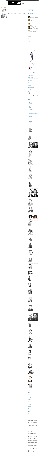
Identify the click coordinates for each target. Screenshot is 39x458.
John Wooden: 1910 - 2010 (31, 116)
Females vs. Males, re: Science (30, 83)
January (30, 122)
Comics (29, 394)
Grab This (29, 41)
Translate (32, 10)
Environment (29, 399)
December (30, 102)
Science (29, 410)
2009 (29, 123)
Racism (29, 408)
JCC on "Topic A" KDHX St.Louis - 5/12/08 (32, 74)
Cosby (28, 395)
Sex (28, 411)
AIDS (28, 392)
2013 (29, 99)
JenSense (37, 451)
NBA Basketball (18, 13)
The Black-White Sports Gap (31, 112)
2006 (29, 125)
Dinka (22, 13)
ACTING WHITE (15, 12)
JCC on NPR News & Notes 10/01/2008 (31, 73)
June (29, 107)
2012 (29, 100)
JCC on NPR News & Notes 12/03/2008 (31, 72)
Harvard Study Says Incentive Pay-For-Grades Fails (33, 113)
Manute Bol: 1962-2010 (3, 7)
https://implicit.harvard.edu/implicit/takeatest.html (32, 64)
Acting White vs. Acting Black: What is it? (32, 13)
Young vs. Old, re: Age (30, 80)
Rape (28, 409)
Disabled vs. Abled (29, 82)
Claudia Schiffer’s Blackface (31, 117)
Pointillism (29, 406)
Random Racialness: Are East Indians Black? (33, 115)
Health (28, 401)
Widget (30, 41)
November (30, 103)
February (30, 121)
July (29, 106)
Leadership (29, 404)
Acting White (24, 13)
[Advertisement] (5, 27)
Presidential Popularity (30, 84)
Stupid (28, 413)
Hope (28, 402)
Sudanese (15, 13)
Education (29, 397)
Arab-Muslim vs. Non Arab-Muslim (31, 87)
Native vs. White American (30, 89)
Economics (29, 396)
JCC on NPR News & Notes (30, 77)
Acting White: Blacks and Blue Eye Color (33, 16)
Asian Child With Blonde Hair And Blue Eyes (33, 19)
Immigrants (29, 403)
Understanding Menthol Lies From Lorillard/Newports (32, 109)
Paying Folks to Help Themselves (32, 110)
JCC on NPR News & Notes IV (30, 75)
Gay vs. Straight (29, 85)
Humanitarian (20, 13)
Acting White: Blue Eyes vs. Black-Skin (33, 26)
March (30, 120)
